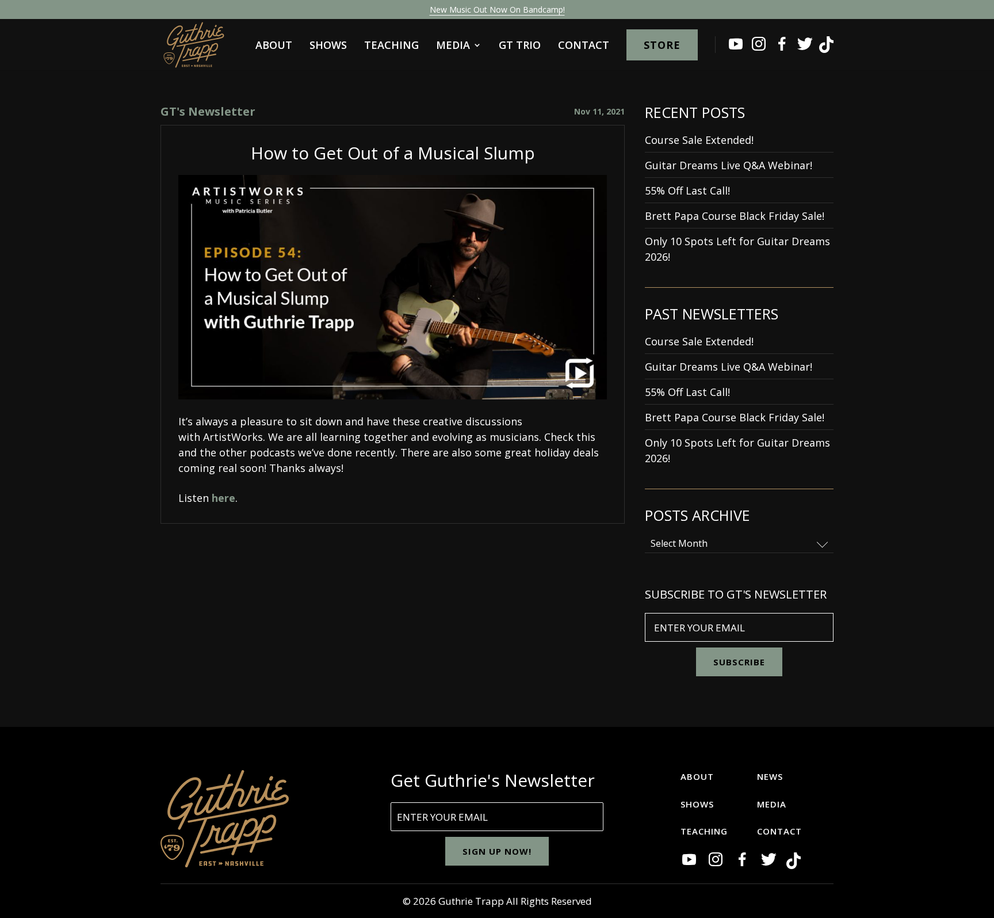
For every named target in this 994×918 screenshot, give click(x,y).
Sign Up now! (497, 851)
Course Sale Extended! (699, 140)
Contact (583, 46)
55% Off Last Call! (687, 190)
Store (662, 45)
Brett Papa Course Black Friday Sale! (734, 216)
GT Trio (520, 46)
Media (453, 46)
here (223, 498)
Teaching (391, 46)
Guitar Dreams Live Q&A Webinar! (728, 165)
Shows (328, 46)
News (770, 776)
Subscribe (739, 662)
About (273, 46)
